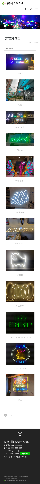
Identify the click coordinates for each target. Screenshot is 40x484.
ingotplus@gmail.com (19, 451)
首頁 (30, 42)
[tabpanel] (20, 22)
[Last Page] (17, 415)
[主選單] (36, 9)
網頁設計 (15, 478)
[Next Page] (14, 415)
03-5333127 (17, 445)
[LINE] (20, 434)
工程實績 (35, 42)
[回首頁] (13, 4)
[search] (26, 9)
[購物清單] (30, 9)
